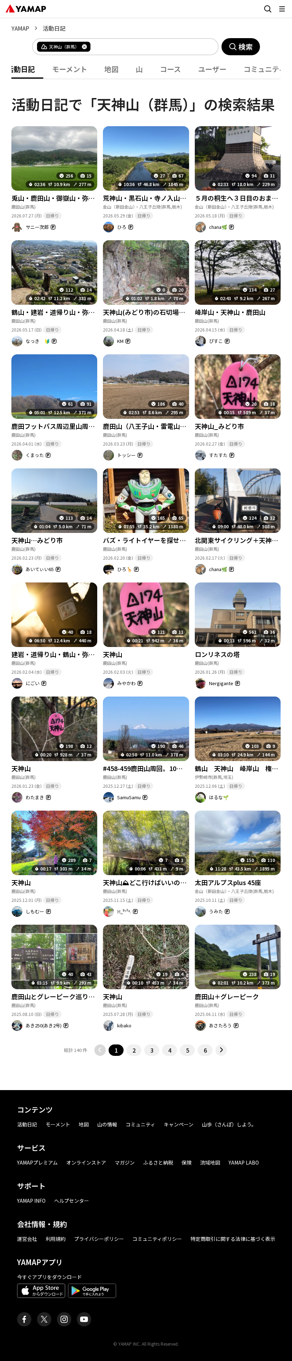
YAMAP (20, 28)
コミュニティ (140, 1124)
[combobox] (148, 46)
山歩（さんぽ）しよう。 (229, 1124)
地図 (84, 1124)
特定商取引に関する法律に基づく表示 (233, 1238)
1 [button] (116, 1050)
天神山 (112, 654)
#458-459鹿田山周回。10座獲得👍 (153, 768)
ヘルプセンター (71, 1200)
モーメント (58, 1124)
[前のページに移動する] (100, 1050)
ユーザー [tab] (212, 69)
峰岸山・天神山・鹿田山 (230, 312)
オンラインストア (86, 1162)
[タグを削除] (84, 46)
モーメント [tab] (69, 69)
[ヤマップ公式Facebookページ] (24, 1319)
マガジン (125, 1162)
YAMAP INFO (31, 1200)
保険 (187, 1162)
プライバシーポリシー (99, 1238)
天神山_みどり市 (219, 426)
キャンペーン (178, 1124)
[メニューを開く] (282, 9)
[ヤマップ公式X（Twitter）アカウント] (44, 1319)
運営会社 (27, 1238)
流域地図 (210, 1162)
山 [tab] (139, 69)
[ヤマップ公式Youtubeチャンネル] (84, 1319)
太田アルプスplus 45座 (228, 882)
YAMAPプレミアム (37, 1162)
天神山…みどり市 (37, 540)
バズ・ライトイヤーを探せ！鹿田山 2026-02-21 (171, 540)
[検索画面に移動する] (268, 9)
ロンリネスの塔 (217, 654)
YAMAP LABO (244, 1162)
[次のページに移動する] (221, 1050)
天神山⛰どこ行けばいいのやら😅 (152, 882)
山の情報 (107, 1124)
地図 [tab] (111, 69)
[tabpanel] (146, 567)
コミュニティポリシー (157, 1238)
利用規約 (56, 1238)
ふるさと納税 (158, 1162)
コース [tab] (170, 69)
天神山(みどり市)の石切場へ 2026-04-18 (164, 312)
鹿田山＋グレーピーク (227, 996)
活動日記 (27, 1124)
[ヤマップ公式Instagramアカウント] (64, 1319)
